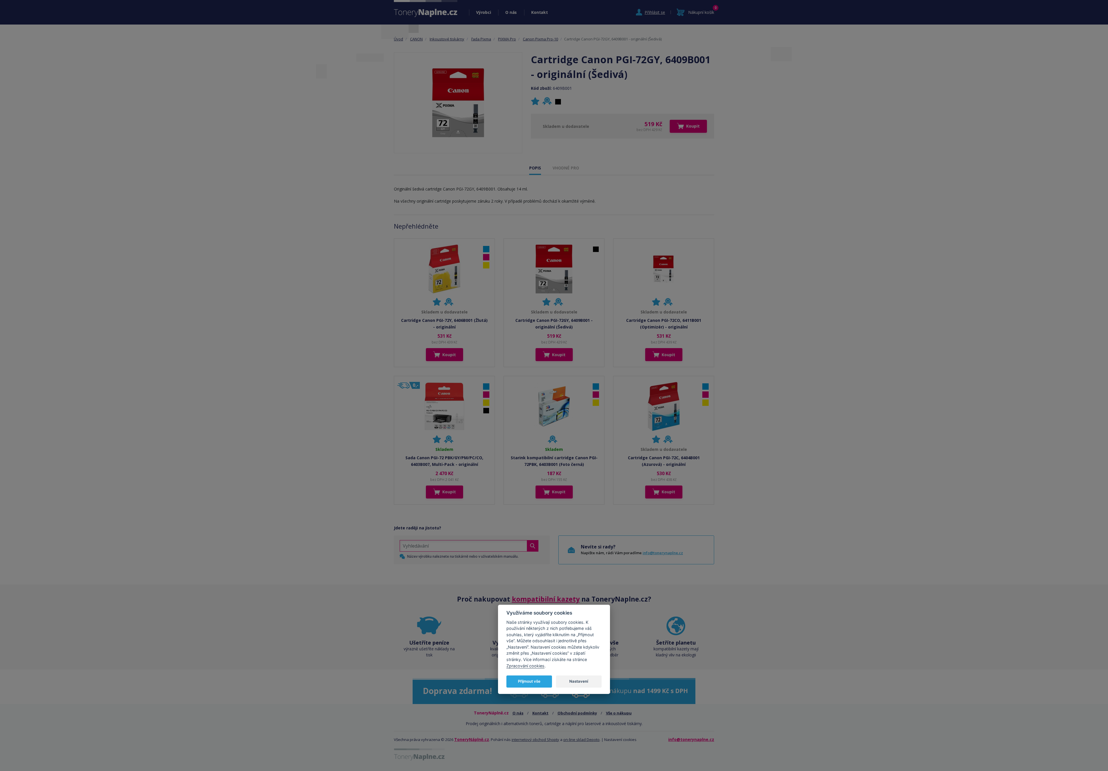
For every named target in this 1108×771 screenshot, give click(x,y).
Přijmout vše (529, 681)
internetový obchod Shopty (535, 739)
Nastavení (578, 681)
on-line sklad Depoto (581, 739)
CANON (416, 39)
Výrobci (483, 12)
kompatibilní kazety (546, 599)
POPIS (535, 168)
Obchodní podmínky (577, 713)
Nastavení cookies (620, 739)
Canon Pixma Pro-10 (540, 39)
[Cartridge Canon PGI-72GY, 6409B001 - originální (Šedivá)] (458, 102)
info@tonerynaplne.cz (663, 552)
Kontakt (539, 12)
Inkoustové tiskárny (447, 39)
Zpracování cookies (525, 665)
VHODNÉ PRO (566, 168)
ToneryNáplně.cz (471, 739)
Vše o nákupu (619, 713)
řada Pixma (481, 39)
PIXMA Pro (507, 39)
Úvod (398, 39)
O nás (511, 12)
